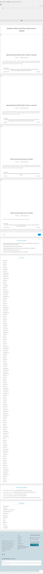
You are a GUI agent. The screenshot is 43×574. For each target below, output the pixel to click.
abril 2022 (4, 321)
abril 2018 (4, 402)
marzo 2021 (5, 343)
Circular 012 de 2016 (7, 69)
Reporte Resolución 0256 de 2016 (33, 119)
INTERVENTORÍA (20, 543)
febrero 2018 (5, 406)
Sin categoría (5, 118)
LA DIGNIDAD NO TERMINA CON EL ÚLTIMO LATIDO (11, 250)
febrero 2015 (5, 465)
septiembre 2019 (6, 373)
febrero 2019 (5, 384)
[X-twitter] (4, 554)
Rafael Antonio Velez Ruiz (7, 497)
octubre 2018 (5, 391)
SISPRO (18, 120)
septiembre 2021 (6, 332)
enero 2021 (5, 345)
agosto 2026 (5, 260)
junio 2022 (4, 318)
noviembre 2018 (6, 389)
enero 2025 (5, 283)
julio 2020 (4, 355)
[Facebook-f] (2, 554)
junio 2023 (4, 301)
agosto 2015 (5, 454)
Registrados (5, 522)
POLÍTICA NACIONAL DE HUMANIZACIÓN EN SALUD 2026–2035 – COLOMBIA (15, 251)
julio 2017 (4, 418)
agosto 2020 (5, 354)
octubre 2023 (5, 294)
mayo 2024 (5, 287)
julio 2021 (4, 336)
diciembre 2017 (5, 409)
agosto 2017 (5, 416)
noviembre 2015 (6, 451)
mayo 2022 (5, 319)
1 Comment (5, 122)
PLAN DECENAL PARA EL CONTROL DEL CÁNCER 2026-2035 (12, 246)
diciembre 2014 (5, 469)
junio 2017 (4, 420)
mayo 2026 (5, 264)
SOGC (30, 70)
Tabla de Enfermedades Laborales (21, 493)
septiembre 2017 (6, 415)
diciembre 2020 (5, 346)
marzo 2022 (5, 323)
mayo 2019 (5, 379)
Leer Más (38, 71)
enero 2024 (5, 289)
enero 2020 (5, 366)
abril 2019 (4, 380)
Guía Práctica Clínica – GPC (7, 511)
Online (4, 520)
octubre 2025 (5, 276)
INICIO (19, 535)
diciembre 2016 (5, 431)
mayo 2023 (5, 303)
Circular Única (6, 224)
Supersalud (24, 226)
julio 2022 (4, 316)
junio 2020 (4, 357)
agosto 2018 (5, 395)
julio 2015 (4, 456)
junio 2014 (4, 479)
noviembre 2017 (6, 411)
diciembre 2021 (5, 328)
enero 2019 (5, 386)
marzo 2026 (5, 267)
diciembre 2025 (5, 273)
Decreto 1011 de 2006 (7, 173)
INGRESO (19, 538)
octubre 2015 (5, 452)
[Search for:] (21, 234)
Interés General (6, 68)
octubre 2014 (5, 472)
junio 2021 (4, 337)
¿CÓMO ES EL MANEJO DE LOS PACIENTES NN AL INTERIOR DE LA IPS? (25, 492)
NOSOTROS (20, 536)
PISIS (26, 119)
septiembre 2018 (6, 393)
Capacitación (5, 507)
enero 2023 (5, 305)
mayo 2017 (5, 422)
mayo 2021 (5, 339)
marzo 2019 (5, 382)
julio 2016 (4, 438)
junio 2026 (4, 262)
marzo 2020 (5, 363)
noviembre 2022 (6, 309)
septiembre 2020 (6, 352)
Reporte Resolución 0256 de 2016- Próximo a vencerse (21, 55)
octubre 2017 (5, 413)
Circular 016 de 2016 (7, 119)
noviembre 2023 (6, 292)
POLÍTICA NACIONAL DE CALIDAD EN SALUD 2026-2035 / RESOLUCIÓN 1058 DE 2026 (26, 497)
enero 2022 (5, 327)
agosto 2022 (5, 314)
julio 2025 (4, 282)
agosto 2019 (5, 375)
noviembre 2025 (6, 274)
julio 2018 (4, 397)
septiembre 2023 (6, 296)
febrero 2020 (5, 364)
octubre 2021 (5, 330)
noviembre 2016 (6, 433)
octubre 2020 (5, 350)
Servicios (4, 524)
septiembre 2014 (6, 474)
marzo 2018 (5, 404)
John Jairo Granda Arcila (24, 57)
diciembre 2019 (5, 368)
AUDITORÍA (20, 540)
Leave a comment (6, 71)
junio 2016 (4, 440)
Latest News (5, 515)
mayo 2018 (5, 400)
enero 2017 (5, 429)
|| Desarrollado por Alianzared (32, 572)
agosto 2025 (5, 280)
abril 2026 (4, 265)
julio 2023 (4, 300)
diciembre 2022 (5, 307)
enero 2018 (5, 407)
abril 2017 (4, 424)
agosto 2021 (5, 334)
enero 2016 (5, 447)
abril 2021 (4, 341)
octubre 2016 (5, 434)
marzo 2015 (5, 463)
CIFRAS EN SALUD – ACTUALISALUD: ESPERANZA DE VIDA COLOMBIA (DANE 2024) (23, 547)
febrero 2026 (5, 269)
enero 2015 (5, 467)
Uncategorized (5, 527)
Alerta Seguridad (6, 506)
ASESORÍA (19, 542)
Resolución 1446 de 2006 (24, 173)
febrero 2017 (5, 427)
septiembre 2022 (6, 312)
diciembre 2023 (5, 291)
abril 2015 (4, 461)
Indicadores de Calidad (15, 69)
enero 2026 (5, 271)
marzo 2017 (5, 425)
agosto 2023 (5, 298)
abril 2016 (4, 442)
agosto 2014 (5, 476)
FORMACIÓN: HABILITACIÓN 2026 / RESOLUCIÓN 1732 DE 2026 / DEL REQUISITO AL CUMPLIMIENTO (19, 248)
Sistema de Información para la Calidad (27, 120)
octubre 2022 (5, 310)
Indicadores (11, 224)
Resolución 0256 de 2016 (24, 69)
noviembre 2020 (6, 348)
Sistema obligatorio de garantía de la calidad (21, 70)
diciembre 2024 (5, 285)
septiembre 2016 (6, 436)
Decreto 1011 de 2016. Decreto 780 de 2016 (18, 119)
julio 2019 (4, 377)
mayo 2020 (5, 359)
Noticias (4, 518)
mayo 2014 (5, 481)
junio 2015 (4, 458)
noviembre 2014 (6, 470)
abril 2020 (4, 361)
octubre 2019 (5, 372)
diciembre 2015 (5, 449)
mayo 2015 (5, 460)
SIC (28, 173)
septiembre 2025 (6, 278)
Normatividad (5, 223)
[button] (1, 5)
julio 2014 (4, 478)
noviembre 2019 (6, 370)
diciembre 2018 (5, 388)
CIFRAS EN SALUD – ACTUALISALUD (9, 509)
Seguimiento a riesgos (25, 224)
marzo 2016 (5, 443)
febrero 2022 (5, 325)
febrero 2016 (5, 445)
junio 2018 (4, 398)
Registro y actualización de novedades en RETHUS (18, 495)
